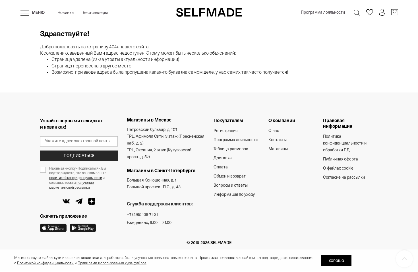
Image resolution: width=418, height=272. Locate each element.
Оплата (221, 167)
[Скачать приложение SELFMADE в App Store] (53, 228)
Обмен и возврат (230, 176)
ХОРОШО (336, 261)
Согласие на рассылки (344, 178)
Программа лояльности (323, 13)
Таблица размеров (231, 149)
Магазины (278, 149)
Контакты (277, 140)
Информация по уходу (234, 195)
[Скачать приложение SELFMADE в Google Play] (83, 228)
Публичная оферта (340, 159)
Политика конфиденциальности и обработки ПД (345, 144)
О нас (273, 131)
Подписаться (79, 156)
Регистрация (225, 131)
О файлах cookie (338, 168)
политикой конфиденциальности (75, 178)
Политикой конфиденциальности (45, 263)
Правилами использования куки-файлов (112, 263)
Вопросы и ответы (231, 186)
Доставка (223, 158)
